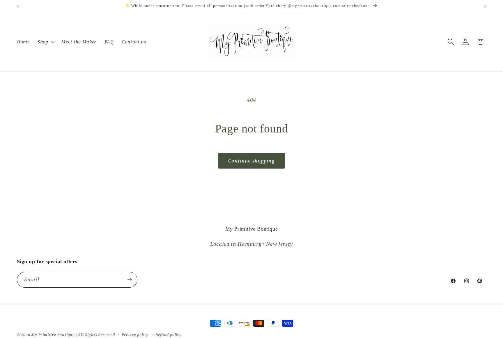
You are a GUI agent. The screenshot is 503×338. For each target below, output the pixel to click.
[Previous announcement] (18, 6)
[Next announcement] (485, 6)
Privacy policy (135, 334)
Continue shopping (251, 160)
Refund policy (168, 334)
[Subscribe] (129, 280)
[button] (45, 42)
